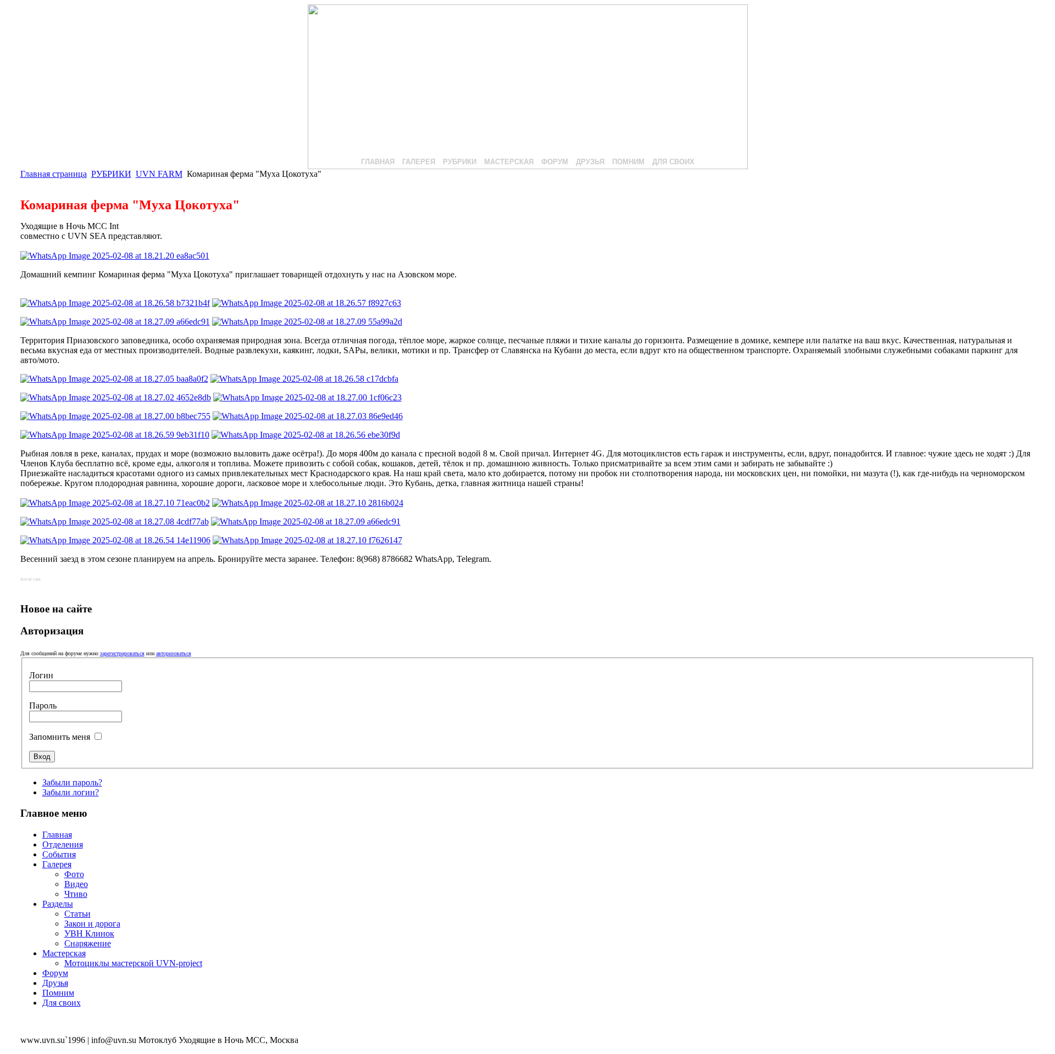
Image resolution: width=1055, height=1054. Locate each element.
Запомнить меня (60, 736)
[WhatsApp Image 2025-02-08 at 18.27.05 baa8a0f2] (114, 378)
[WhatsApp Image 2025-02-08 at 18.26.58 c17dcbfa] (304, 378)
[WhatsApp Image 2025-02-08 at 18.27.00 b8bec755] (115, 416)
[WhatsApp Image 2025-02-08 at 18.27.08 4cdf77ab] (114, 521)
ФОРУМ (554, 162)
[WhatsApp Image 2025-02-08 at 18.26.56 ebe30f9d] (306, 434)
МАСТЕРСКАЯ (509, 162)
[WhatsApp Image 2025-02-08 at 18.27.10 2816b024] (307, 503)
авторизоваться (173, 653)
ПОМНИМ (628, 162)
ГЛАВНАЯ (378, 162)
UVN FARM (159, 174)
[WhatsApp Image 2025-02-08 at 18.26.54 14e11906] (115, 540)
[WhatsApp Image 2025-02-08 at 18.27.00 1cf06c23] (307, 397)
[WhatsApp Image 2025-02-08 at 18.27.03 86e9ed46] (308, 416)
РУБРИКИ (459, 162)
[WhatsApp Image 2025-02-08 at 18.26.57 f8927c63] (306, 303)
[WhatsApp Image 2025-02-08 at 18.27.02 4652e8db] (115, 397)
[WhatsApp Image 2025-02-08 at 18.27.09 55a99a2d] (307, 321)
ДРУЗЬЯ (590, 162)
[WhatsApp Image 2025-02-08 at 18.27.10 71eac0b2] (115, 503)
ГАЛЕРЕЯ (418, 162)
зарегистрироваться (122, 653)
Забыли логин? (70, 792)
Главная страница (53, 174)
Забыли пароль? (72, 782)
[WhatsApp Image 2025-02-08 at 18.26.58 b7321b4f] (115, 303)
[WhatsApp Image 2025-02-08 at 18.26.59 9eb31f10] (114, 434)
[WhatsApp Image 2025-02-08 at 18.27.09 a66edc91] (115, 321)
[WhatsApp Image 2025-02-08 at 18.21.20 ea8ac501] (114, 255)
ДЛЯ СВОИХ (673, 162)
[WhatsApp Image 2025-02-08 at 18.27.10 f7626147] (307, 540)
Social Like (30, 579)
